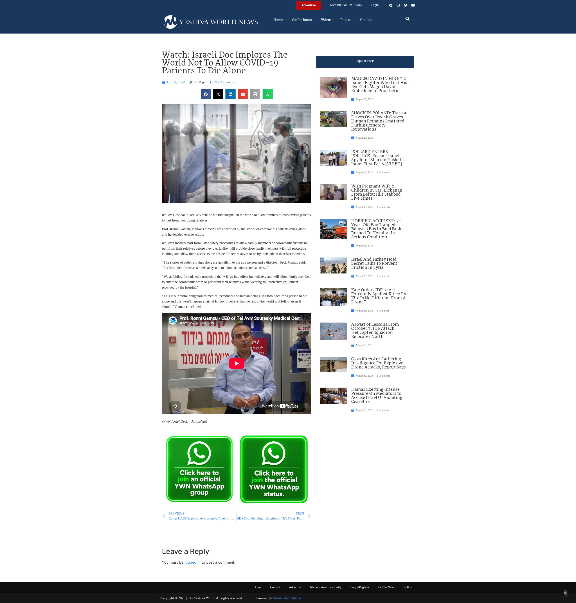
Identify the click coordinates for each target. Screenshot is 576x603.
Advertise (295, 587)
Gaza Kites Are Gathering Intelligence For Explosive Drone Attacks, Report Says (378, 363)
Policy (408, 587)
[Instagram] (398, 5)
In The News (386, 587)
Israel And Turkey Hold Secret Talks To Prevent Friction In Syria (374, 263)
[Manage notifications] (565, 593)
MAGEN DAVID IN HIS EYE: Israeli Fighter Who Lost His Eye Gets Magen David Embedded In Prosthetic (379, 84)
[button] (407, 18)
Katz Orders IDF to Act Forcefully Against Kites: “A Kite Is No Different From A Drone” (378, 296)
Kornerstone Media (287, 598)
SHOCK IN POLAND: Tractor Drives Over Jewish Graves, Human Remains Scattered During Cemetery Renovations (379, 121)
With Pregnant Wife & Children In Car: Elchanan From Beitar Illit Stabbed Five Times (376, 192)
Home (278, 20)
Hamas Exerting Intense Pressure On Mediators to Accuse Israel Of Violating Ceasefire (376, 395)
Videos (326, 20)
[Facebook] (391, 5)
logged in (192, 562)
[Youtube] (413, 5)
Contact (366, 20)
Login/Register (359, 587)
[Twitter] (406, 5)
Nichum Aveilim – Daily (346, 5)
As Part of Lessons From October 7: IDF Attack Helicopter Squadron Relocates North (375, 330)
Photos (345, 20)
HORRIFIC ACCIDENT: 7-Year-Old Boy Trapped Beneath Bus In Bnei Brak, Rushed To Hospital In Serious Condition (377, 229)
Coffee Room (302, 20)
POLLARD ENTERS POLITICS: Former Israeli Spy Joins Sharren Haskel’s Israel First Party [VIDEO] (378, 158)
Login (375, 5)
